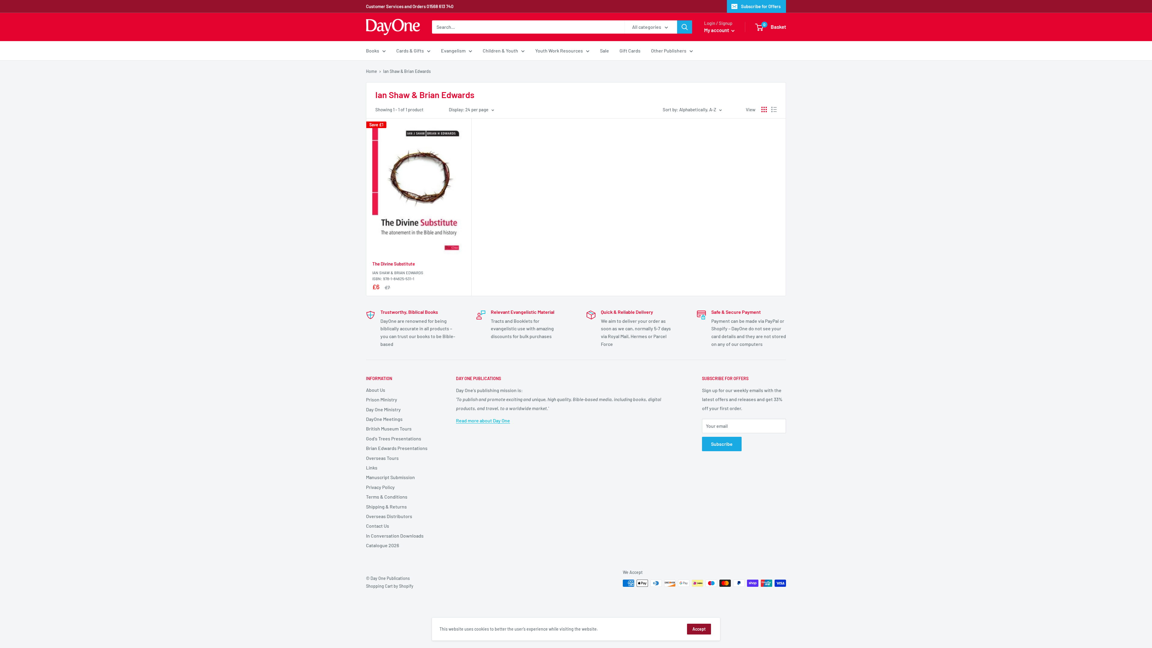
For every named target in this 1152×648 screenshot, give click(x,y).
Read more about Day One (483, 420)
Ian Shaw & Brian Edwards (397, 272)
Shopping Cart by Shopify (389, 586)
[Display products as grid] (764, 109)
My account (717, 30)
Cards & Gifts (410, 50)
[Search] (684, 27)
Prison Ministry (381, 399)
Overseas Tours (382, 458)
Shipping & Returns (386, 506)
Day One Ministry (383, 409)
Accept (699, 629)
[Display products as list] (774, 109)
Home (371, 71)
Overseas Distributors (389, 516)
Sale (604, 50)
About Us (375, 390)
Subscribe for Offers (761, 6)
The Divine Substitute (393, 263)
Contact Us (377, 526)
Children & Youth (500, 50)
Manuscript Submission (390, 477)
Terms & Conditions (386, 497)
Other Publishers (668, 50)
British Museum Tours (389, 428)
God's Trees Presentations (393, 438)
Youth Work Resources (559, 50)
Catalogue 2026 (382, 545)
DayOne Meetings (384, 419)
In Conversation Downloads (395, 535)
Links (371, 467)
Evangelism (453, 50)
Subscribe (722, 444)
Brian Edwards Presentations (397, 448)
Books (372, 50)
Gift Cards (630, 50)
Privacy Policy (380, 487)
